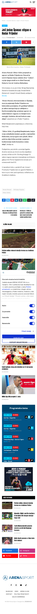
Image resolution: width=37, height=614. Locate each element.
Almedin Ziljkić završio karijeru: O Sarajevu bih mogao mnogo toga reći (24, 515)
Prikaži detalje (26, 331)
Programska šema (19, 408)
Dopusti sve (18, 337)
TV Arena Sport (10, 37)
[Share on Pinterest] (26, 42)
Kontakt (9, 594)
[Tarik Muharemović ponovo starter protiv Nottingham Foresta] (7, 528)
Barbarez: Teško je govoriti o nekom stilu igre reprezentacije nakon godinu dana (26, 214)
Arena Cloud (24, 591)
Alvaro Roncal (7, 189)
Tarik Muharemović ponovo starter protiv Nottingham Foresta (23, 528)
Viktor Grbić (6, 192)
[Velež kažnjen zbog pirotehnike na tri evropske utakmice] (18, 355)
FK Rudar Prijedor (19, 189)
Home (3, 20)
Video (16, 591)
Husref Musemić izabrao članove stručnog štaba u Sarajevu (9, 213)
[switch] (32, 311)
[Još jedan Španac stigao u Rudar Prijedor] (18, 55)
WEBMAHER (28, 601)
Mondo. (4, 96)
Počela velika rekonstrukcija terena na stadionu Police (18, 251)
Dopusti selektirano (18, 342)
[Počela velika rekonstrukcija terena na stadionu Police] (18, 238)
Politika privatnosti (21, 594)
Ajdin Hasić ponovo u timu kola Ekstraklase (24, 539)
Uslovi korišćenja (18, 597)
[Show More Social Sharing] (33, 42)
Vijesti (5, 25)
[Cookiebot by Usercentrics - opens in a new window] (26, 272)
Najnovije (9, 591)
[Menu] (34, 2)
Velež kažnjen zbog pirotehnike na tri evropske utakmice (17, 368)
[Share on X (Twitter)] (16, 42)
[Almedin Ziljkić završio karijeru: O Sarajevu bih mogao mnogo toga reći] (18, 268)
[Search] (30, 2)
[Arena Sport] (9, 2)
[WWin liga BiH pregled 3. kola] (18, 384)
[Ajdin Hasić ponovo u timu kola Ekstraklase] (7, 540)
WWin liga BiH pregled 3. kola (11, 396)
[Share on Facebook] (6, 42)
